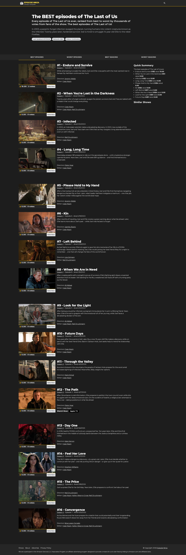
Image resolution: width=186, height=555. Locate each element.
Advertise (35, 548)
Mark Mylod (69, 375)
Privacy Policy (45, 548)
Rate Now (51, 86)
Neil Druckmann (78, 109)
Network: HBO (58, 39)
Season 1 (60, 68)
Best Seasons (111, 57)
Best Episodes (37, 57)
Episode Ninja (162, 548)
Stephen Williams (71, 467)
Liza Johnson (70, 257)
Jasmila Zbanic (70, 227)
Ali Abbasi (68, 285)
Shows (21, 548)
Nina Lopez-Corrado (72, 523)
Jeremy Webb (70, 79)
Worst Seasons (148, 57)
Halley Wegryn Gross (80, 495)
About (27, 548)
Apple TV (74, 411)
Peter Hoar (69, 165)
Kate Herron (69, 441)
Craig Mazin (67, 81)
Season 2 (60, 336)
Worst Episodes (74, 57)
